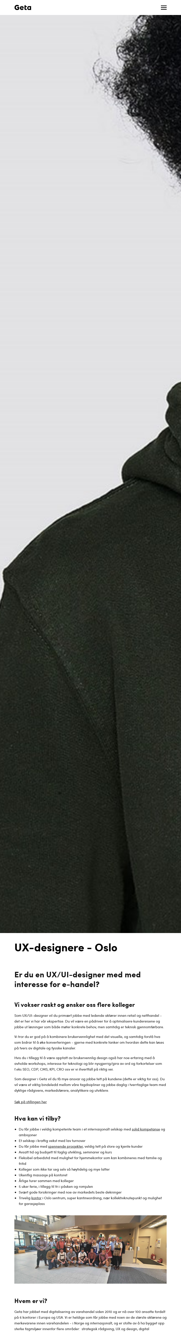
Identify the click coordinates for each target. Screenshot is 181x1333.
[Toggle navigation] (164, 7)
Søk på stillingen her (30, 1101)
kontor (36, 1197)
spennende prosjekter (65, 1146)
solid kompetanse (146, 1129)
